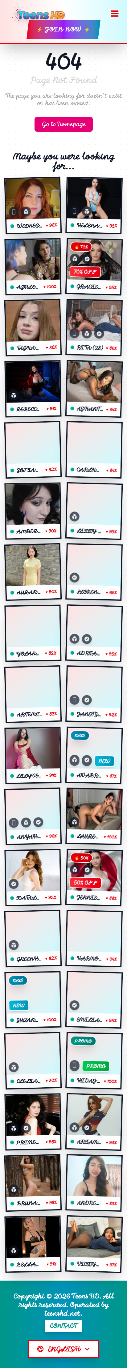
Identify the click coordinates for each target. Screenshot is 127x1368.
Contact (63, 1326)
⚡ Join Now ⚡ (63, 29)
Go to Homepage (63, 124)
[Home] (40, 13)
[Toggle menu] (114, 13)
